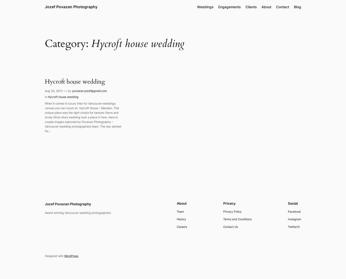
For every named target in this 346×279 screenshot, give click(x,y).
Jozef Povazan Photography (71, 6)
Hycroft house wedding (75, 82)
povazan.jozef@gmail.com (89, 91)
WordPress (71, 256)
